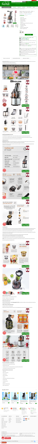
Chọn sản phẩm (31, 403)
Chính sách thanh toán (18, 421)
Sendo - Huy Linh (4, 423)
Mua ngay (29, 34)
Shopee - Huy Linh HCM (4, 421)
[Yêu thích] (34, 34)
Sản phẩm (3, 420)
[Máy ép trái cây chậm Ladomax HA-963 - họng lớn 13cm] (15, 396)
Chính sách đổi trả (18, 420)
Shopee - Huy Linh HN (4, 422)
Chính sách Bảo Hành (18, 422)
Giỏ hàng (10, 421)
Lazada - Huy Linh (4, 424)
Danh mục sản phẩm (7, 7)
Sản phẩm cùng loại (5, 389)
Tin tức (9, 422)
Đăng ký (10, 420)
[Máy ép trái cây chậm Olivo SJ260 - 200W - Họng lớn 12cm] (6, 396)
